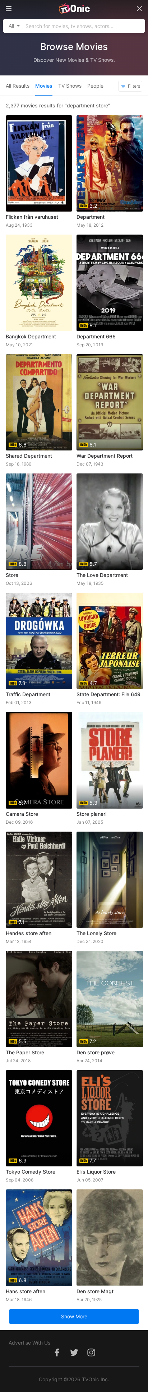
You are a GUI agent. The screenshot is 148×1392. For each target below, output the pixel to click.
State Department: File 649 (108, 694)
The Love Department (102, 575)
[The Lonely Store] (110, 880)
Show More (74, 1316)
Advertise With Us (29, 1343)
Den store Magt (95, 1291)
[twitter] (74, 1356)
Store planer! (92, 814)
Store (12, 575)
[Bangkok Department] (39, 283)
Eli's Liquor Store (96, 1172)
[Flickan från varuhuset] (39, 163)
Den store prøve (96, 1052)
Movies (43, 86)
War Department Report (105, 456)
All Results (17, 86)
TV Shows (70, 86)
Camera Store (22, 814)
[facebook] (57, 1356)
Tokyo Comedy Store (30, 1172)
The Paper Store (25, 1052)
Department (91, 217)
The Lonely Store (96, 933)
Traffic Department (28, 694)
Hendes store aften (28, 933)
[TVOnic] (74, 8)
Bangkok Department (31, 336)
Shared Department (29, 456)
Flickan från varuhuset (32, 217)
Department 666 (96, 336)
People (95, 86)
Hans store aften (25, 1291)
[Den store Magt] (110, 1237)
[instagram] (91, 1356)
